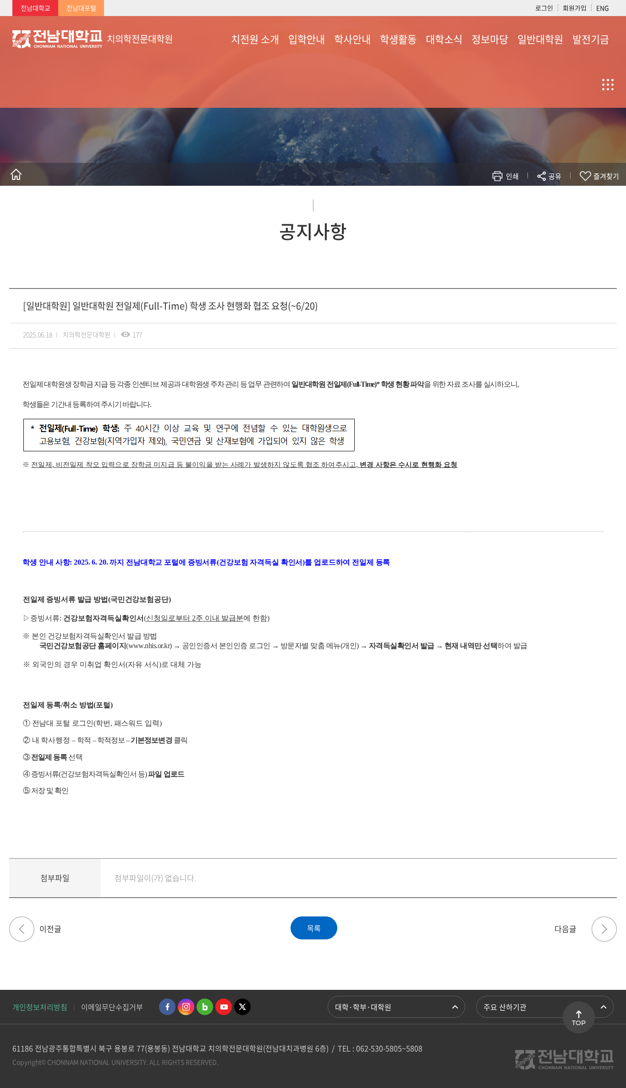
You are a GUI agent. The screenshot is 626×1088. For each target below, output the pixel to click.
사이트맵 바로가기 (591, 84)
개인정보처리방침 (39, 1006)
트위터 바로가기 (242, 1007)
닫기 (561, 197)
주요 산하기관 (505, 1006)
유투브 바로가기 (223, 1007)
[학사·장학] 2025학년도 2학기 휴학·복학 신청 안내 (21, 929)
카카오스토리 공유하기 (487, 203)
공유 (555, 176)
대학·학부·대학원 (363, 1006)
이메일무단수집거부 (112, 1006)
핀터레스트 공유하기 (500, 203)
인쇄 (512, 176)
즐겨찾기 (606, 176)
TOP (579, 1023)
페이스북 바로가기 (167, 1007)
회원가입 (575, 8)
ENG (602, 8)
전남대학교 (35, 7)
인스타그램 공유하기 (528, 203)
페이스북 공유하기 (459, 203)
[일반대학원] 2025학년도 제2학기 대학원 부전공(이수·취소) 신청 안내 (604, 929)
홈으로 (16, 174)
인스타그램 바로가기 (186, 1007)
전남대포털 (81, 7)
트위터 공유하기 (473, 203)
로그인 (544, 8)
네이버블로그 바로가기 (205, 1007)
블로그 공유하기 (514, 203)
